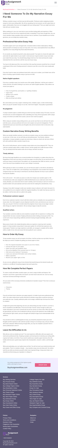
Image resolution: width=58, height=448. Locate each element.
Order (32, 422)
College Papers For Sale (37, 379)
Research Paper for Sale (37, 403)
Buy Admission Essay (9, 399)
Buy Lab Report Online (36, 401)
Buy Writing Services (9, 379)
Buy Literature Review (36, 392)
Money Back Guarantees (10, 426)
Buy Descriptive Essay (36, 396)
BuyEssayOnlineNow (9, 9)
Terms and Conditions (9, 420)
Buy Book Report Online (10, 384)
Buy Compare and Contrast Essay (40, 407)
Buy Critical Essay (35, 394)
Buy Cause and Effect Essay (11, 407)
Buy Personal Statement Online (12, 390)
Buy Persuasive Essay (36, 390)
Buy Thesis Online (8, 392)
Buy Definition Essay (36, 381)
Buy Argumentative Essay (37, 405)
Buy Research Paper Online (11, 394)
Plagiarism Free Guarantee (11, 424)
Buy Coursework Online (10, 403)
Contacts (32, 420)
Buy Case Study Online (10, 405)
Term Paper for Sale (36, 399)
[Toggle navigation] (55, 2)
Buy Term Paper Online (10, 396)
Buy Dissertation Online (10, 388)
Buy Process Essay (9, 381)
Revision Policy (7, 422)
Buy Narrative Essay (36, 386)
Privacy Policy (7, 418)
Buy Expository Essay (36, 384)
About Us (33, 418)
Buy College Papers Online (11, 386)
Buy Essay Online (8, 401)
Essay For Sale (34, 388)
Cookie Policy (7, 428)
